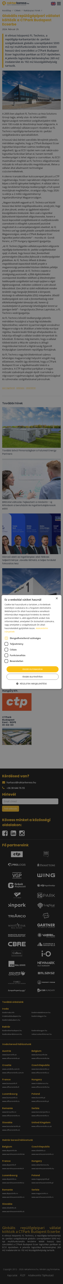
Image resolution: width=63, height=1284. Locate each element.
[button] (31, 683)
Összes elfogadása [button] (32, 669)
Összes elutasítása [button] (32, 676)
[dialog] (32, 642)
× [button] (57, 598)
